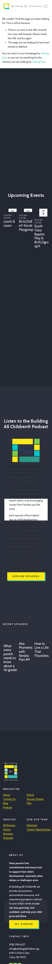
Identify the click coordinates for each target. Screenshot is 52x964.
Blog (5, 803)
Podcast (7, 807)
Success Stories (35, 799)
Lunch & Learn (9, 223)
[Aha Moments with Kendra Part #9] (26, 636)
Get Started (24, 924)
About (6, 794)
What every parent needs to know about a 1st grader (10, 658)
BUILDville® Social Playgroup (26, 225)
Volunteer (32, 825)
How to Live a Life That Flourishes (41, 650)
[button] (44, 204)
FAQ (29, 803)
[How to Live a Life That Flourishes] (41, 636)
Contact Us (9, 799)
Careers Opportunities (39, 829)
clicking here (38, 61)
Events (30, 794)
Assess (7, 829)
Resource (8, 833)
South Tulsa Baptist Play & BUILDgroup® (41, 236)
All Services (9, 825)
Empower (8, 838)
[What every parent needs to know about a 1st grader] (11, 637)
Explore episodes (26, 576)
